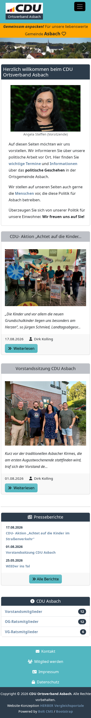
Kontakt (48, 651)
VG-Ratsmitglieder (21, 631)
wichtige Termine (25, 163)
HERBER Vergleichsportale (62, 705)
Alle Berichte (48, 579)
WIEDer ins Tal (18, 566)
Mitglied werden (48, 661)
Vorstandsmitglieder (23, 611)
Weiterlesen (24, 348)
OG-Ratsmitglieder (21, 621)
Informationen (63, 163)
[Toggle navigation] (79, 6)
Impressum (48, 671)
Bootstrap (64, 711)
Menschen (24, 193)
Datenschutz (48, 682)
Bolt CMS (45, 711)
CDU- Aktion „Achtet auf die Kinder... (45, 236)
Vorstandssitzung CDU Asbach (46, 368)
